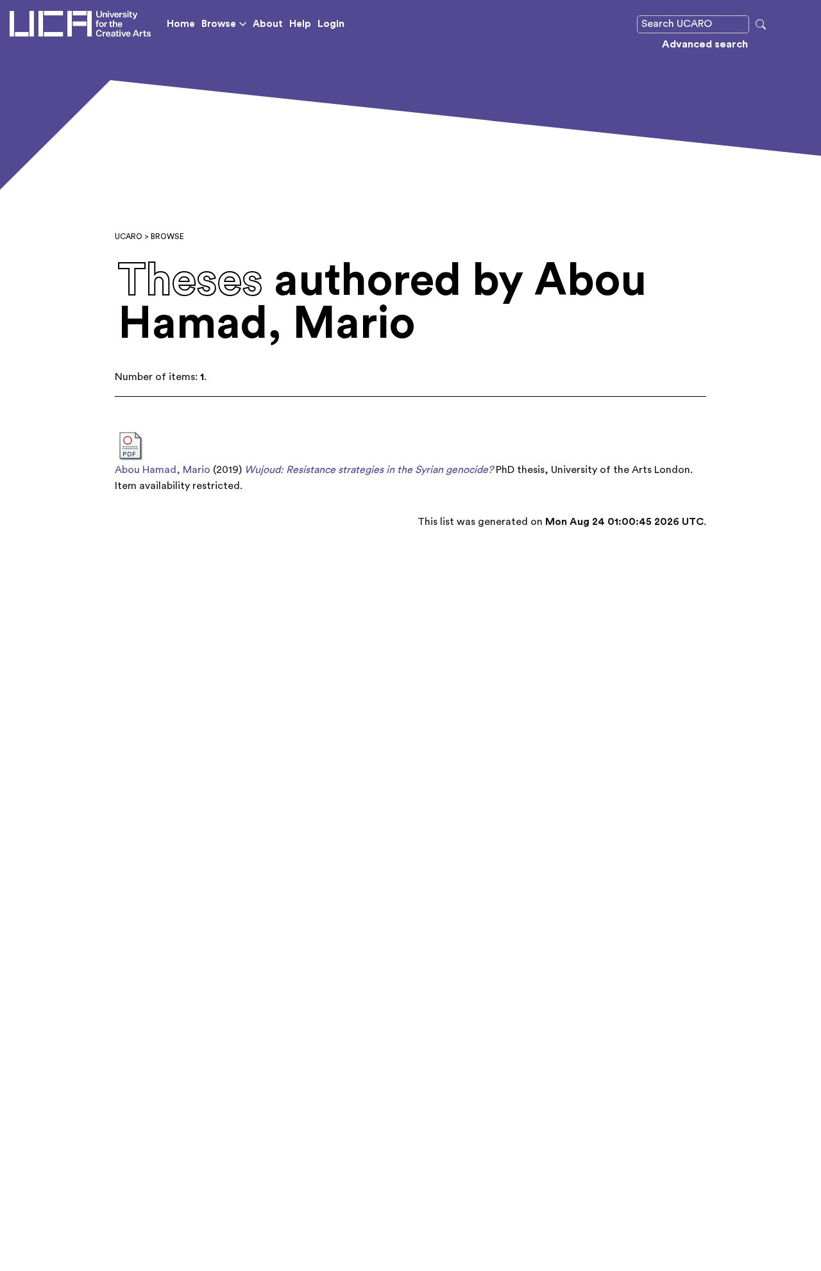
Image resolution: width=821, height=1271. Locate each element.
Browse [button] (218, 24)
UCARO (128, 236)
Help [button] (300, 24)
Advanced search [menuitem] (705, 44)
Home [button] (181, 24)
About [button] (268, 24)
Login (330, 24)
